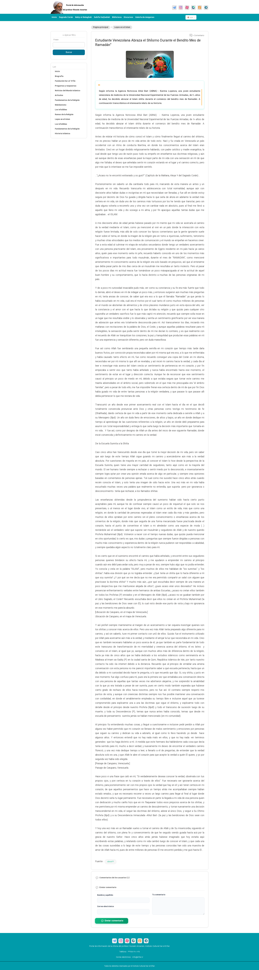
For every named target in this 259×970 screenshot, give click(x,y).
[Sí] (193, 7)
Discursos (128, 17)
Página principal (100, 27)
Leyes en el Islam (122, 27)
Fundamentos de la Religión (67, 100)
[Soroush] (206, 7)
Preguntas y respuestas (65, 85)
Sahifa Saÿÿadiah (102, 17)
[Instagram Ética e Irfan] (180, 7)
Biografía (59, 76)
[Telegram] (174, 7)
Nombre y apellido (105, 895)
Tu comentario (158, 894)
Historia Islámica (62, 133)
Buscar (69, 52)
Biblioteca (117, 17)
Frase (56, 39)
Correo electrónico (105, 906)
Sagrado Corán (66, 17)
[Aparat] (187, 7)
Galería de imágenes (144, 17)
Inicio (54, 17)
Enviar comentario (114, 920)
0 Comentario (198, 35)
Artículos (59, 95)
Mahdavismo (60, 104)
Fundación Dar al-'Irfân (65, 81)
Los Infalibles (61, 109)
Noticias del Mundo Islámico (67, 90)
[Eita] (199, 7)
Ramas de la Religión (64, 114)
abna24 (110, 861)
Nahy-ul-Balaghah (83, 17)
